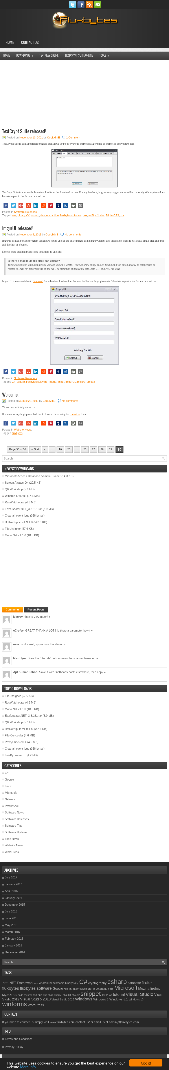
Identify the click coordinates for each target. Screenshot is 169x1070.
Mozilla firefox (149, 988)
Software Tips (13, 825)
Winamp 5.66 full (15, 495)
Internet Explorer (82, 988)
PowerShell (12, 806)
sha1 (50, 995)
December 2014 (15, 952)
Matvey (18, 616)
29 (110, 449)
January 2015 (13, 945)
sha (102, 215)
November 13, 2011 (31, 137)
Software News (14, 812)
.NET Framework (21, 983)
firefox (147, 982)
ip (94, 988)
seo (40, 994)
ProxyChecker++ (15, 742)
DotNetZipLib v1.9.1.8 (19, 522)
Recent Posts (36, 609)
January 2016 (13, 897)
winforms (14, 1004)
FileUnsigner (13, 528)
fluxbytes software (70, 215)
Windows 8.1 (118, 999)
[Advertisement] (84, 94)
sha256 (58, 995)
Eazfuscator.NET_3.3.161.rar (23, 509)
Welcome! (10, 394)
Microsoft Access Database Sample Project (33, 476)
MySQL (7, 994)
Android (44, 983)
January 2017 (13, 884)
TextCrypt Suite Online (79, 55)
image (52, 381)
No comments (73, 234)
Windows (83, 998)
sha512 (76, 995)
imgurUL (71, 381)
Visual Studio (139, 994)
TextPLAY (107, 995)
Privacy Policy (14, 1046)
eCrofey (18, 630)
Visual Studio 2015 (62, 999)
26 (84, 449)
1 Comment (73, 137)
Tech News (12, 838)
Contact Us (30, 42)
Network (10, 799)
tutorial (119, 994)
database (134, 983)
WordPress (12, 852)
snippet (91, 993)
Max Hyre (19, 658)
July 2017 (11, 877)
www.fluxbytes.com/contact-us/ (70, 1022)
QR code (18, 995)
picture (81, 381)
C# (28, 215)
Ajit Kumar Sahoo (25, 672)
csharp (35, 215)
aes (14, 215)
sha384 (67, 995)
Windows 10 (136, 999)
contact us (75, 414)
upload (91, 381)
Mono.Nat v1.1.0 (15, 535)
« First (35, 449)
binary (21, 215)
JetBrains (101, 988)
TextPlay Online (48, 55)
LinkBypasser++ (15, 755)
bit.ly (75, 983)
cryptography (97, 983)
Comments (13, 609)
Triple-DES (112, 215)
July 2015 (11, 911)
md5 (91, 215)
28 (102, 449)
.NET (5, 983)
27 (93, 449)
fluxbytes (17, 433)
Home (10, 42)
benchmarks (57, 983)
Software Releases (25, 212)
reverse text (30, 995)
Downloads (24, 55)
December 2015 (15, 904)
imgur (61, 381)
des (42, 215)
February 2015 (14, 938)
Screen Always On (16, 482)
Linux (8, 786)
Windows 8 (100, 999)
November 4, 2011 (30, 234)
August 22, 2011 (29, 400)
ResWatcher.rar (14, 502)
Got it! (146, 1063)
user (16, 644)
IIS (70, 988)
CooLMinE (53, 137)
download (38, 281)
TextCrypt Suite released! (24, 131)
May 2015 (11, 925)
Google (9, 779)
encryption (52, 215)
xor (122, 215)
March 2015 (12, 932)
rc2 (97, 215)
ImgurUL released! (17, 228)
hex (85, 215)
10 (60, 449)
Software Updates (16, 832)
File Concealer (14, 735)
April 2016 (11, 891)
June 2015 (11, 918)
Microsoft (11, 792)
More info (28, 1066)
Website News (22, 429)
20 (68, 449)
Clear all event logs (17, 515)
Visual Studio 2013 (35, 999)
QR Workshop (14, 489)
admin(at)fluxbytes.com (124, 1022)
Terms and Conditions (19, 1039)
